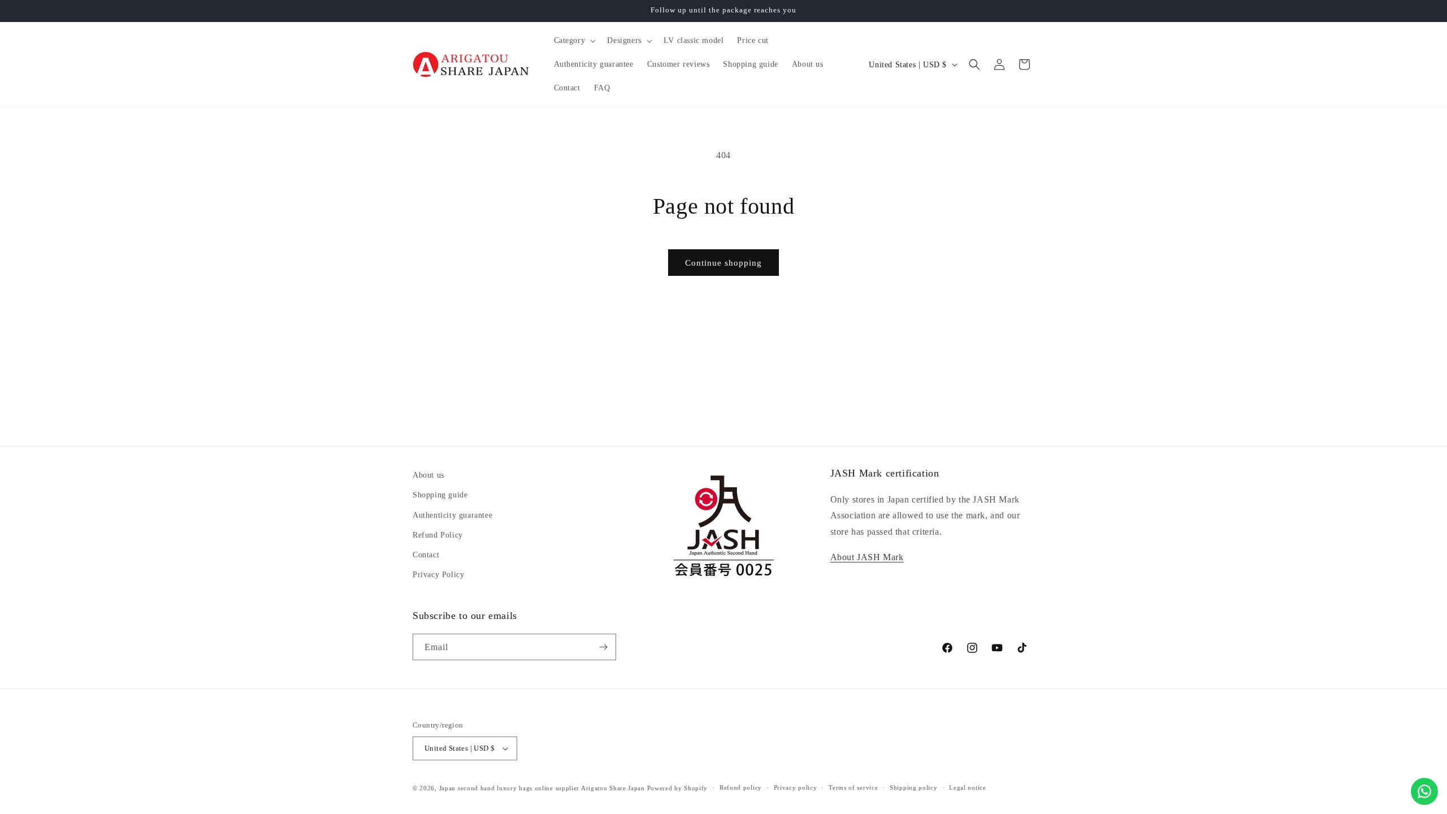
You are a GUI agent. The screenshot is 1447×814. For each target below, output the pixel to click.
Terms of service (853, 787)
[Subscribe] (603, 647)
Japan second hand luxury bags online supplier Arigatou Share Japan (542, 788)
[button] (574, 41)
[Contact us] (1424, 791)
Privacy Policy (438, 574)
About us (428, 475)
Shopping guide (440, 495)
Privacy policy (795, 787)
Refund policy (741, 787)
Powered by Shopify (677, 788)
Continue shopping (723, 262)
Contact (426, 554)
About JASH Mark (867, 557)
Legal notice (967, 787)
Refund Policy (438, 534)
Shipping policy (914, 787)
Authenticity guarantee (452, 514)
